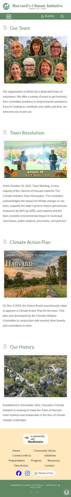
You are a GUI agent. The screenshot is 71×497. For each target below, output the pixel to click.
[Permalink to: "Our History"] (35, 376)
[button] (8, 16)
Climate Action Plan (30, 242)
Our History (22, 347)
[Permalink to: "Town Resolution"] (35, 159)
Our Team (20, 28)
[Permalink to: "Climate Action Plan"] (35, 274)
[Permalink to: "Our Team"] (35, 60)
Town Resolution (27, 133)
